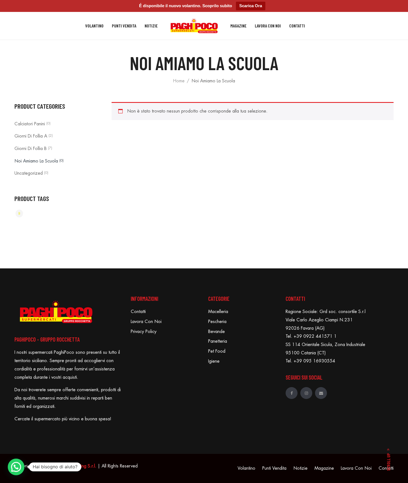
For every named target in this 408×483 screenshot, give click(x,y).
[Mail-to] (321, 393)
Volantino (94, 25)
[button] (16, 467)
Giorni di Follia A (30, 136)
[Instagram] (306, 393)
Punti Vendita (124, 25)
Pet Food (216, 351)
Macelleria (218, 311)
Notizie (151, 25)
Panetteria (217, 341)
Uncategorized (28, 173)
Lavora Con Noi (268, 25)
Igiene (214, 361)
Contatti (297, 25)
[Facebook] (292, 393)
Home (179, 81)
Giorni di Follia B (30, 148)
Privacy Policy (144, 331)
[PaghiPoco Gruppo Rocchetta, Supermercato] (194, 26)
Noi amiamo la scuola (36, 161)
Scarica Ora (250, 5)
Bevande (216, 331)
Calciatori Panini (29, 124)
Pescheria (217, 321)
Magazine (238, 25)
